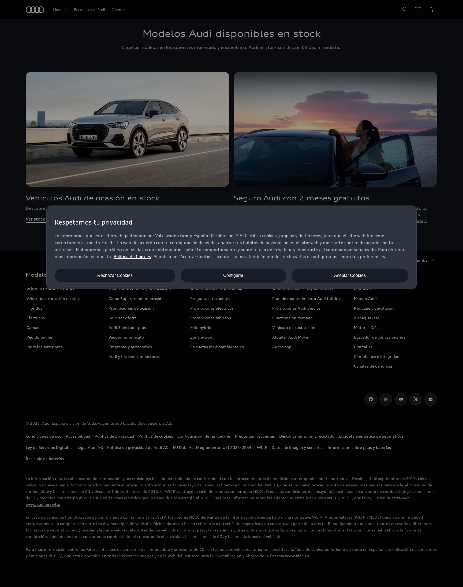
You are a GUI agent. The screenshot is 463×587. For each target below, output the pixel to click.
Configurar (233, 275)
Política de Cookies (132, 256)
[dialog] (231, 247)
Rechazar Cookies (115, 275)
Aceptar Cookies (350, 275)
